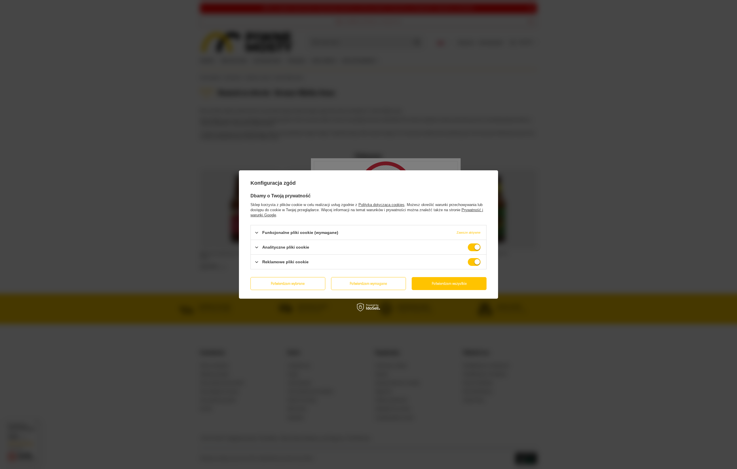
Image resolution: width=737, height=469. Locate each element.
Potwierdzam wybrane (288, 283)
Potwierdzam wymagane (368, 283)
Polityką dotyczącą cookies (381, 205)
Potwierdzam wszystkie (449, 283)
